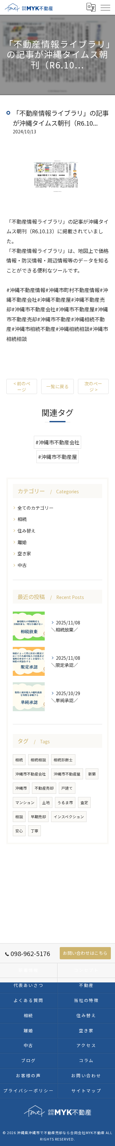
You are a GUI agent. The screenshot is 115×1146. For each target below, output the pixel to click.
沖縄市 (21, 788)
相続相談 (38, 759)
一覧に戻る (57, 386)
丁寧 (34, 830)
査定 (84, 802)
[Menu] (105, 7)
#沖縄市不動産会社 (57, 442)
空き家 (24, 553)
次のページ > (93, 386)
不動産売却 (44, 788)
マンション (24, 802)
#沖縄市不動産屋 (57, 457)
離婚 (22, 542)
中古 (22, 565)
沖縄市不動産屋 (67, 773)
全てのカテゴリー (35, 508)
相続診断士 (63, 759)
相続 (22, 519)
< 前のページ (21, 386)
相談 (19, 816)
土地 (46, 802)
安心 (19, 830)
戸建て (67, 788)
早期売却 (38, 816)
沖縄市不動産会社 (30, 773)
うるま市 (65, 802)
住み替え (26, 530)
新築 (92, 773)
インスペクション (69, 816)
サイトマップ (86, 1091)
